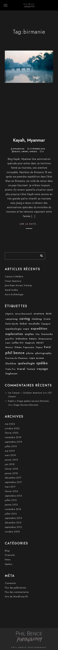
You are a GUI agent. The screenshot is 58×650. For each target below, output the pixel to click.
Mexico (9, 347)
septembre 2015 (13, 495)
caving (24, 318)
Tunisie (31, 369)
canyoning (11, 319)
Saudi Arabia (11, 289)
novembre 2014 (13, 509)
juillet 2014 (11, 513)
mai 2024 (10, 424)
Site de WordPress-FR (16, 596)
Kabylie (33, 338)
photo (30, 353)
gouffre (9, 338)
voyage (42, 369)
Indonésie (22, 338)
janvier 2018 (11, 473)
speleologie (26, 363)
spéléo (42, 363)
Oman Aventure (13, 281)
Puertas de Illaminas (16, 358)
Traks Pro (10, 369)
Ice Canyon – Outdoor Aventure (25, 392)
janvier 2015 (11, 504)
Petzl (47, 347)
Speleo (33, 151)
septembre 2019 (13, 441)
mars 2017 (10, 486)
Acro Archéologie (14, 294)
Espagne (46, 323)
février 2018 (11, 468)
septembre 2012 (13, 527)
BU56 (49, 313)
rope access (36, 358)
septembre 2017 (13, 482)
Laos (7, 342)
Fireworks (10, 555)
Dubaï (23, 323)
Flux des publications (15, 587)
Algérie (9, 313)
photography (43, 353)
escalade (34, 323)
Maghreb (30, 342)
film (37, 334)
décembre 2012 (13, 522)
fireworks (47, 334)
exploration (14, 334)
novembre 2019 (13, 437)
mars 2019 (10, 455)
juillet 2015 (11, 500)
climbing (37, 319)
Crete (47, 319)
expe (26, 328)
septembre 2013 (13, 518)
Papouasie (28, 347)
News (25, 151)
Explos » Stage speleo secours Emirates (28, 401)
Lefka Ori (18, 342)
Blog (17, 151)
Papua (39, 347)
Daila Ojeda (11, 323)
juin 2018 (10, 464)
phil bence (14, 352)
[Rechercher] (40, 255)
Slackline (10, 363)
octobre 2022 (12, 428)
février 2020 (11, 432)
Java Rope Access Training (18, 285)
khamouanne (45, 338)
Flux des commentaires (17, 592)
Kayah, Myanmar (29, 140)
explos (29, 334)
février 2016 (11, 491)
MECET (40, 342)
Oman (18, 347)
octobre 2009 (12, 531)
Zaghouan (11, 373)
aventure (39, 313)
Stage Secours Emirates (26, 404)
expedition (39, 328)
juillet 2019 (11, 446)
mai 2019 (10, 450)
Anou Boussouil (23, 313)
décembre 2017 (13, 477)
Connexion (10, 583)
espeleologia (13, 328)
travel (21, 369)
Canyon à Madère (14, 276)
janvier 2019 (11, 459)
